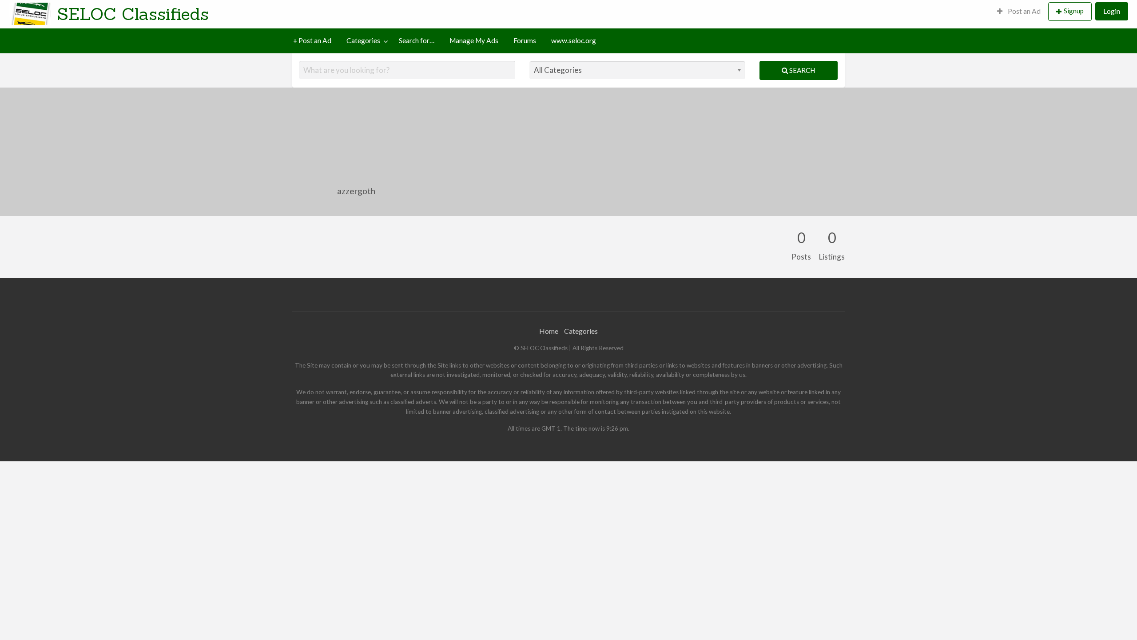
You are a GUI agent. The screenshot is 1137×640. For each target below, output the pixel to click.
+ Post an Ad (312, 40)
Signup (1074, 11)
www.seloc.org (573, 40)
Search (801, 70)
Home (548, 331)
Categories (363, 40)
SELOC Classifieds (133, 13)
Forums (524, 40)
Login (1111, 11)
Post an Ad (1023, 11)
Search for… (416, 40)
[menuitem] (1019, 11)
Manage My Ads (473, 40)
